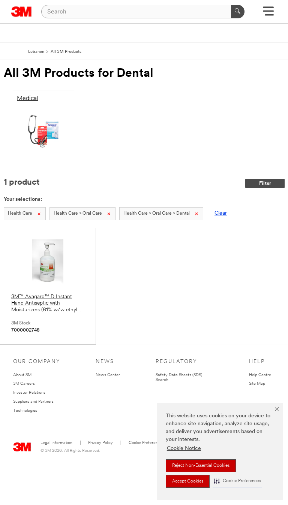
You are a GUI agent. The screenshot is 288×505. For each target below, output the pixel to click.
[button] (237, 481)
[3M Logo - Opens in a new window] (21, 11)
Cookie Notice (184, 448)
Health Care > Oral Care (78, 213)
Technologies (25, 411)
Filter (265, 183)
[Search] (237, 11)
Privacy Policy (100, 443)
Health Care (20, 213)
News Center (108, 375)
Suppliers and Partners (33, 402)
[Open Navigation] (268, 13)
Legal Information (56, 443)
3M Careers (24, 384)
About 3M (22, 375)
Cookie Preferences (146, 443)
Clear (220, 213)
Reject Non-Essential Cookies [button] (201, 465)
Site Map (257, 384)
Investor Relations (29, 393)
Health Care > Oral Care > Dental (156, 213)
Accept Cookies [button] (187, 481)
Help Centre (260, 375)
